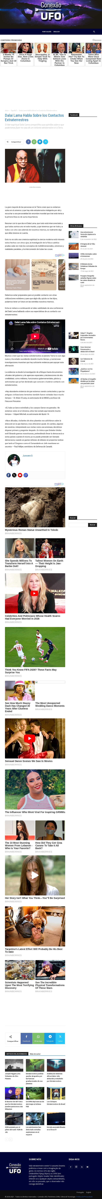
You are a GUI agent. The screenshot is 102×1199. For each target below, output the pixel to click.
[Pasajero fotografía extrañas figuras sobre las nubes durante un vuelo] (74, 277)
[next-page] (10, 1139)
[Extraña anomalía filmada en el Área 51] (56, 1118)
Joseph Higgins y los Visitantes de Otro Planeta (12, 1076)
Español (14, 111)
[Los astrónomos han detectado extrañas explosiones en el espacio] (35, 1118)
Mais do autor (35, 1054)
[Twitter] (45, 141)
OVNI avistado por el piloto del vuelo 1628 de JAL (14, 1129)
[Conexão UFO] (51, 14)
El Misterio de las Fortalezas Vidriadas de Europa (88, 266)
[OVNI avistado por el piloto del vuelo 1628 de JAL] (14, 1118)
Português (46, 32)
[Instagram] (26, 475)
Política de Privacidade (84, 1197)
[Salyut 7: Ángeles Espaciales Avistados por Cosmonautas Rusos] (74, 335)
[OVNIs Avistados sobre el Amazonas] (74, 255)
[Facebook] (28, 141)
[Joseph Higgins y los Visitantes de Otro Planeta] (14, 1065)
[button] (94, 32)
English (56, 32)
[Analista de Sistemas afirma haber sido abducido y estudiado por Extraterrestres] (56, 1065)
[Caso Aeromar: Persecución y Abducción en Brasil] (74, 349)
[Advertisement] (51, 86)
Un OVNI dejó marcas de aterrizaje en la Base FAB (35, 1104)
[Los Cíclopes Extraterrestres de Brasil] (56, 1093)
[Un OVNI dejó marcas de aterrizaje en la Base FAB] (35, 1093)
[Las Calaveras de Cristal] (74, 361)
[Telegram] (39, 141)
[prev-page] (6, 1139)
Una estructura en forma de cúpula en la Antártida (88, 234)
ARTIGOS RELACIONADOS (16, 1054)
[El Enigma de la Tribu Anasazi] (74, 246)
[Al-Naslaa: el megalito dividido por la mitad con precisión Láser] (74, 381)
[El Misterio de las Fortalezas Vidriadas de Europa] (74, 266)
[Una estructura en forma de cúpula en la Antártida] (74, 234)
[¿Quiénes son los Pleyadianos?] (74, 371)
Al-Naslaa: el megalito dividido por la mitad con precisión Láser (88, 381)
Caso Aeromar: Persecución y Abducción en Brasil (87, 349)
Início (7, 111)
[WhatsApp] (34, 141)
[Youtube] (20, 475)
